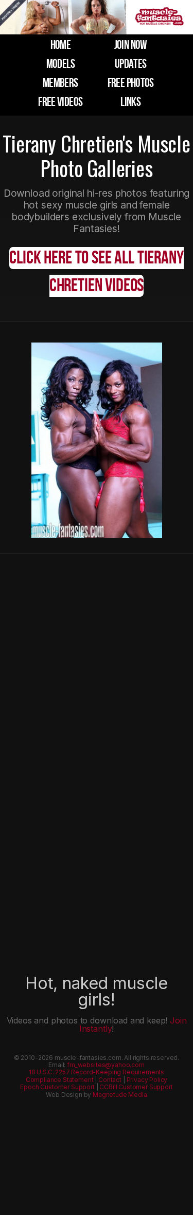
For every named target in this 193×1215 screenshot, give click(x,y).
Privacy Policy (147, 1080)
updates (131, 63)
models (60, 63)
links (130, 101)
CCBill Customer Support (135, 1087)
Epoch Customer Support (57, 1087)
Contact (109, 1080)
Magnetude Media (120, 1094)
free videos (60, 101)
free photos (131, 82)
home (60, 44)
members (60, 82)
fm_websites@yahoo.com (106, 1065)
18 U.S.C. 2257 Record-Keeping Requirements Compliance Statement (95, 1075)
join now (130, 44)
